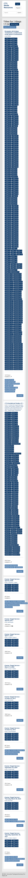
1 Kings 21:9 (7, 176)
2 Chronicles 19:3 (9, 326)
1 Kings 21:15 (8, 182)
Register (18, 7)
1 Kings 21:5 (7, 172)
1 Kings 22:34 (8, 229)
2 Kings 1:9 (13, 254)
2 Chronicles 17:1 (15, 271)
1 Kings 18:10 (14, 69)
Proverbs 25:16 (8, 521)
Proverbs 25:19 (16, 523)
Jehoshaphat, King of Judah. (11, 387)
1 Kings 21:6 (14, 172)
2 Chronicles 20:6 (9, 340)
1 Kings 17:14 (15, 50)
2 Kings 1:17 (7, 262)
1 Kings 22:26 (8, 221)
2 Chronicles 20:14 (9, 347)
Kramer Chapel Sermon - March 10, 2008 (12, 666)
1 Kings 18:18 (15, 77)
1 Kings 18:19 (8, 79)
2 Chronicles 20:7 (17, 340)
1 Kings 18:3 (7, 63)
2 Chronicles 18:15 (9, 305)
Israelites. (11, 385)
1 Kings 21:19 (8, 186)
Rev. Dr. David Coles (10, 769)
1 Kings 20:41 (15, 165)
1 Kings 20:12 (8, 137)
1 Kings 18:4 (14, 63)
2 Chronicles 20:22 (9, 355)
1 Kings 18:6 (14, 65)
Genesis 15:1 (8, 420)
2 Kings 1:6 (13, 252)
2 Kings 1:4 (19, 250)
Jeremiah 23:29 (16, 550)
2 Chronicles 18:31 (9, 320)
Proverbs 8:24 (15, 494)
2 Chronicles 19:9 (9, 332)
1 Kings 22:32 (8, 227)
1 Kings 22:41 (15, 235)
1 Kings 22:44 (8, 238)
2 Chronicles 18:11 (9, 301)
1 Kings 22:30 (8, 225)
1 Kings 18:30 (15, 89)
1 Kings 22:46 (8, 240)
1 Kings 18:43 (8, 102)
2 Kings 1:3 (13, 250)
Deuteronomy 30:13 (9, 451)
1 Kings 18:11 (8, 71)
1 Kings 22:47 (15, 240)
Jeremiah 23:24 (8, 546)
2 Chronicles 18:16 (18, 305)
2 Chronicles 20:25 (18, 357)
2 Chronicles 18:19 (9, 308)
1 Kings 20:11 (15, 135)
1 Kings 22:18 (8, 213)
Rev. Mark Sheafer (9, 622)
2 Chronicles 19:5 (9, 328)
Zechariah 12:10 (16, 554)
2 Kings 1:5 (7, 252)
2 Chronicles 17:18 (9, 289)
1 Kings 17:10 (14, 46)
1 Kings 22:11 (15, 205)
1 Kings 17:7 (7, 44)
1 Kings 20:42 (8, 166)
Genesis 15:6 (14, 424)
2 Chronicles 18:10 (18, 299)
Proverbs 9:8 (14, 506)
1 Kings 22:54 (8, 248)
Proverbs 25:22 (8, 527)
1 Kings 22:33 (15, 227)
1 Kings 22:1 (14, 196)
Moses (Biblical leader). (10, 389)
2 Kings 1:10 (19, 254)
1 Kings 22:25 (15, 219)
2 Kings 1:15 (7, 260)
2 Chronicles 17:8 (9, 279)
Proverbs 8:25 (8, 496)
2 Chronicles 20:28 (9, 361)
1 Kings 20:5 (14, 129)
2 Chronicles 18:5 (9, 295)
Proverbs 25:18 (8, 523)
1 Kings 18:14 (15, 73)
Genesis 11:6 (8, 416)
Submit (19, 12)
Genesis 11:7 (14, 416)
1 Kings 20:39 (15, 163)
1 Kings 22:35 (15, 229)
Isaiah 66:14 (7, 539)
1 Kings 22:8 (7, 203)
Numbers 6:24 (15, 439)
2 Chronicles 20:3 (17, 336)
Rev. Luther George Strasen (14, 407)
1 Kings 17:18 (15, 54)
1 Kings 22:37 (15, 231)
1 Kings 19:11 (8, 116)
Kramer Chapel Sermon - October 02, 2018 (12, 728)
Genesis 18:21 (15, 426)
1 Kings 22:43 (15, 236)
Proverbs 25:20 (8, 525)
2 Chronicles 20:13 (18, 345)
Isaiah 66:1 (7, 529)
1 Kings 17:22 (15, 58)
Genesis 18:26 (8, 432)
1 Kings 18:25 (8, 85)
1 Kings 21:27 (8, 194)
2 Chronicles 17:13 (18, 283)
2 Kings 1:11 (7, 256)
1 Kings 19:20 (15, 124)
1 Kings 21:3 (7, 170)
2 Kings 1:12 (14, 256)
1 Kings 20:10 (8, 135)
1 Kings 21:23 (8, 190)
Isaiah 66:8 (13, 533)
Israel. (6, 385)
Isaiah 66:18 (14, 539)
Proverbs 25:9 (15, 513)
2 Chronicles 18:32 (18, 320)
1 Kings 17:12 (15, 48)
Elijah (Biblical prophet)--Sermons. (12, 605)
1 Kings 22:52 (8, 246)
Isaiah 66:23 (7, 545)
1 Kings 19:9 (7, 114)
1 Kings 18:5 (7, 65)
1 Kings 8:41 (7, 465)
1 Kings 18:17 (8, 77)
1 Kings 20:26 (8, 151)
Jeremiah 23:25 (16, 546)
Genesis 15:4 (14, 422)
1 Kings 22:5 (14, 200)
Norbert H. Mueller (16, 406)
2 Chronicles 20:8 (9, 342)
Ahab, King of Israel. (9, 379)
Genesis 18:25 (15, 430)
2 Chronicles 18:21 (9, 310)
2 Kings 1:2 (7, 250)
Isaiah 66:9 (19, 533)
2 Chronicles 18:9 (9, 299)
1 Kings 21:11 (8, 178)
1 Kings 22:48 (8, 242)
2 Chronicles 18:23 (9, 312)
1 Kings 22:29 (15, 223)
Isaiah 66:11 (14, 535)
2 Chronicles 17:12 (9, 283)
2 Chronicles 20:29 (18, 361)
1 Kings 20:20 (8, 145)
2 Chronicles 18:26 (18, 314)
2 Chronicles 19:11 (9, 334)
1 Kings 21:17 (8, 184)
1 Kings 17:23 (8, 59)
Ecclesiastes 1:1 (16, 527)
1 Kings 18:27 (8, 87)
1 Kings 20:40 (8, 165)
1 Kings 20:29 (15, 153)
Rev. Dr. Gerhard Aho (10, 405)
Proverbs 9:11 (8, 510)
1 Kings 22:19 (15, 213)
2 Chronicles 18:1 (9, 291)
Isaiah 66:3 (19, 529)
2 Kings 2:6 (19, 266)
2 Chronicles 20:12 (9, 345)
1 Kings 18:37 (8, 96)
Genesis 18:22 (8, 428)
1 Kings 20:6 (7, 131)
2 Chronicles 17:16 (9, 287)
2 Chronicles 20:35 (18, 367)
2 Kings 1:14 (14, 258)
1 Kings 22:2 (7, 198)
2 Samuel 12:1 (18, 453)
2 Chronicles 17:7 (17, 277)
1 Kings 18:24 (15, 83)
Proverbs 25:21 (16, 525)
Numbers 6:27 (8, 443)
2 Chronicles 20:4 (9, 338)
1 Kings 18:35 (8, 94)
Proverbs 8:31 (8, 502)
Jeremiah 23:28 (8, 550)
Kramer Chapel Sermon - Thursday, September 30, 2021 (13, 834)
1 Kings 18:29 (8, 89)
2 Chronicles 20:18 (9, 351)
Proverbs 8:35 (8, 506)
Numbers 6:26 (15, 441)
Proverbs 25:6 (8, 511)
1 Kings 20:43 (15, 166)
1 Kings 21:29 (8, 196)
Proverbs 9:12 (15, 510)
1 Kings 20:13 (15, 137)
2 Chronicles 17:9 (17, 279)
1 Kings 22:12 (8, 207)
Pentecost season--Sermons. (11, 565)
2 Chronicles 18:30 (18, 318)
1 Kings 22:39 (15, 233)
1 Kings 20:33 (15, 157)
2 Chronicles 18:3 (9, 293)
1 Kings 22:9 (14, 203)
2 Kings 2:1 (7, 264)
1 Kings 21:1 (7, 168)
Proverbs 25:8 (8, 513)
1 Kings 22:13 (15, 207)
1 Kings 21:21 (8, 188)
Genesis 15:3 (8, 422)
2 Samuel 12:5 (15, 457)
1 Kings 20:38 (8, 163)
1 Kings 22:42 (8, 236)
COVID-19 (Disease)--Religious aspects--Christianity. (16, 603)
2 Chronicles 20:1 (18, 334)
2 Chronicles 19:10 (18, 332)
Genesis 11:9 (14, 418)
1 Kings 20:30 (8, 155)
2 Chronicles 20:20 (9, 353)
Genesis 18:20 (8, 426)
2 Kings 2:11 (14, 270)
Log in (17, 4)
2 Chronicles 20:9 (17, 342)
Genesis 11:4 (8, 414)
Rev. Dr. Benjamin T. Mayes (11, 582)
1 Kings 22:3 (14, 198)
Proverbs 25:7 (15, 511)
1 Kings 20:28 (8, 153)
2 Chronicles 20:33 (18, 365)
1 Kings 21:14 (15, 180)
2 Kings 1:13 (7, 258)
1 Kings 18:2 (14, 61)
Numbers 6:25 (8, 441)
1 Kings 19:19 (8, 124)
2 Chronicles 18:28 (18, 316)
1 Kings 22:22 (8, 217)
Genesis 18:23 (15, 428)
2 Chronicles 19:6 (17, 328)
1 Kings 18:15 (8, 75)
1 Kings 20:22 (8, 147)
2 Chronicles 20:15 (18, 347)
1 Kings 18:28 (15, 87)
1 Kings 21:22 (15, 188)
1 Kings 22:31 (15, 225)
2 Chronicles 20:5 (17, 338)
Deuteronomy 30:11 (9, 447)
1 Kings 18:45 (8, 104)
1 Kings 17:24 (15, 59)
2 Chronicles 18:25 (9, 314)
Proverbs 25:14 (8, 519)
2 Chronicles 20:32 (9, 365)
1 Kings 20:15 (15, 139)
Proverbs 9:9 (7, 508)
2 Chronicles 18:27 (9, 316)
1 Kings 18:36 (15, 94)
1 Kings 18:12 (15, 71)
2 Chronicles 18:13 (9, 303)
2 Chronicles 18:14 (18, 303)
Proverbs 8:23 (8, 494)
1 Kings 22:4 (7, 200)
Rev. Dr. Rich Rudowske (11, 731)
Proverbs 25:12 (8, 517)
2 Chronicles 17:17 (18, 287)
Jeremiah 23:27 (16, 548)
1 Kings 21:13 (8, 180)
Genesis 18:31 (15, 436)
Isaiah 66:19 (7, 541)
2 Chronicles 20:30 (9, 363)
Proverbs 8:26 (15, 496)
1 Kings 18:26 (15, 85)
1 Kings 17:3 (7, 40)
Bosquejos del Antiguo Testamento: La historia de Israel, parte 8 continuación (13, 32)
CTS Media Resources (8, 5)
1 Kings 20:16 (8, 141)
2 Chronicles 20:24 (9, 357)
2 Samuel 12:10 (8, 463)
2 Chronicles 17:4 (9, 275)
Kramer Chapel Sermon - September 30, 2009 (12, 766)
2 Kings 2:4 (7, 266)
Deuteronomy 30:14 (9, 453)
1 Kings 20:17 (15, 141)
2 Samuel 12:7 (15, 459)
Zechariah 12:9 (8, 554)
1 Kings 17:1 (7, 38)
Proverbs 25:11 (16, 515)
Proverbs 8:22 (15, 492)
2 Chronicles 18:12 (18, 301)
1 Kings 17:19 (8, 56)
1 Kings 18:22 (15, 81)
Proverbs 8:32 (15, 502)
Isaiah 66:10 (7, 535)
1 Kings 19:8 (14, 112)
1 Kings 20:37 (15, 161)
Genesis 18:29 (15, 434)
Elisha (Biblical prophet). (10, 383)
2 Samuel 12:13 (16, 463)
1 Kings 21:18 (15, 184)
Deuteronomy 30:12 (9, 449)
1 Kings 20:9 (14, 133)
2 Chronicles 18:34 (18, 322)
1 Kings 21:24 (15, 190)
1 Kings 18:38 (15, 96)
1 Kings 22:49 (15, 242)
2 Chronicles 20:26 (9, 359)
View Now (20, 395)
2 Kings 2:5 (13, 266)
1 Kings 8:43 (7, 467)
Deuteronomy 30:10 (9, 445)
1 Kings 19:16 (15, 120)
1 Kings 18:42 (15, 100)
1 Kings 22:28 (8, 223)
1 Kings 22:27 (15, 221)
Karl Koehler (8, 36)
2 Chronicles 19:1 (9, 324)
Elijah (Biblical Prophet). (10, 381)
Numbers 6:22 (15, 438)
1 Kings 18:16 (15, 75)
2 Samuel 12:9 (15, 461)
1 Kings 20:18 (8, 143)
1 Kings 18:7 (7, 67)
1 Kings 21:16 (15, 182)
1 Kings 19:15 (8, 120)
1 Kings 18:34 (15, 93)
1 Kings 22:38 (8, 233)
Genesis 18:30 (8, 436)
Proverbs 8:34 (15, 504)
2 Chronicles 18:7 (9, 297)
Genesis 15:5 (8, 424)
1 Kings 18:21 (8, 81)
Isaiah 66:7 (7, 533)
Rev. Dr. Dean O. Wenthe (11, 668)
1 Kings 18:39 (8, 98)
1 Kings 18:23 (8, 83)
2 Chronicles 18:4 (17, 293)
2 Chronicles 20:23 (18, 355)
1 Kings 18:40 (15, 98)
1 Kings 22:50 (8, 244)
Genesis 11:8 (8, 418)
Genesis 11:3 (14, 412)
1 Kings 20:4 (7, 129)
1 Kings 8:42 (14, 465)
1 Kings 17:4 (14, 40)
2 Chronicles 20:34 (9, 367)
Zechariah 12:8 (16, 552)
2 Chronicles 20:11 (18, 343)
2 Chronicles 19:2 (17, 324)
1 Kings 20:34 (8, 159)
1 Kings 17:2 (14, 38)
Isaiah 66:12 (7, 537)
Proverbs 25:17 (16, 521)
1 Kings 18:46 (15, 104)
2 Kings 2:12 (7, 271)
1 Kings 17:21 (8, 58)
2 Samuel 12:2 (8, 455)
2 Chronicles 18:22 (18, 310)
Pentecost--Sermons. (9, 567)
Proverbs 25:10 (8, 515)
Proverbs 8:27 (8, 498)
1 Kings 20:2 (7, 128)
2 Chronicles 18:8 (17, 297)
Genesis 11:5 (14, 414)
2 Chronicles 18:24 (18, 312)
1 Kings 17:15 (8, 52)
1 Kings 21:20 (15, 186)
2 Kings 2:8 (13, 268)
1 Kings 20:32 (8, 157)
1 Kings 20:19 (15, 143)
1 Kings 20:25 (15, 149)
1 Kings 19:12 (15, 116)
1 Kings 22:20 (8, 215)
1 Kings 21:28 (15, 194)
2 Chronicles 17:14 (9, 285)
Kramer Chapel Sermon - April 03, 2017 (12, 619)
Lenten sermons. (8, 607)
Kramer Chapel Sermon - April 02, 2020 (12, 579)
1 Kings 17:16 (15, 52)
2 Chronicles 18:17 (9, 307)
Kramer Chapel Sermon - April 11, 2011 (12, 635)
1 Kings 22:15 (15, 209)
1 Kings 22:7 (14, 201)
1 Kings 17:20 (15, 56)
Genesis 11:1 (8, 412)
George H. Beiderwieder (16, 410)
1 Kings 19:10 (14, 114)
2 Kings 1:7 (19, 252)
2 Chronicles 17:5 (17, 275)
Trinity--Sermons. (18, 567)
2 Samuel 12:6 (8, 459)
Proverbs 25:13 (16, 517)
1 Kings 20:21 (15, 145)
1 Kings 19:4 (14, 108)
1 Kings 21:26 (15, 192)
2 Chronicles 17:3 (17, 273)
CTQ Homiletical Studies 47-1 (14, 403)
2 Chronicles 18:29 (9, 318)
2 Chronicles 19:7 (9, 330)
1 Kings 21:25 (8, 192)
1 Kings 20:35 (15, 159)
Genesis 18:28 (8, 434)
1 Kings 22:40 (8, 235)
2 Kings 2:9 (19, 268)
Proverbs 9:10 (14, 508)
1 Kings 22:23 (15, 217)
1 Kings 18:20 (15, 79)
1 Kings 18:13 (8, 73)
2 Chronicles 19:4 (17, 326)
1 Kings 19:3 (7, 108)
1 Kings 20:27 (15, 151)
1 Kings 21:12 (15, 178)
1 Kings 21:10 (14, 176)
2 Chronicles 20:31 (18, 363)
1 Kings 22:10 (8, 205)
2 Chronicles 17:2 (9, 273)
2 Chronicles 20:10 (9, 343)
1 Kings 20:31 (15, 155)
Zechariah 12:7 (8, 552)
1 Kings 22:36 (8, 231)
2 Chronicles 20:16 (9, 349)
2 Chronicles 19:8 (17, 330)
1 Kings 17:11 (8, 48)
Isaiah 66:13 (14, 537)
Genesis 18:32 (8, 438)
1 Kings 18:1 (7, 61)
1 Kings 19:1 (7, 106)
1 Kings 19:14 (15, 118)
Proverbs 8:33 (8, 504)
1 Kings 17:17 (8, 54)
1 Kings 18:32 (15, 91)
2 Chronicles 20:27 (18, 359)
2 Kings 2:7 (7, 268)
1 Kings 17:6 (14, 42)
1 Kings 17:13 (8, 50)
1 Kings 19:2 (14, 106)
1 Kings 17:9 (7, 46)
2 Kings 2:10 (7, 270)
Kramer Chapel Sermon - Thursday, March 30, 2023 (13, 798)
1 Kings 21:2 (14, 168)
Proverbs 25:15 (16, 519)
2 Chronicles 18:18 (18, 307)
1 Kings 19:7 (7, 112)
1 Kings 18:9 (7, 69)
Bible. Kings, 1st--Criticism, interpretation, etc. (14, 601)
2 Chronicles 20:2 (9, 336)
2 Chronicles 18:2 (17, 291)
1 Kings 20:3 (14, 128)
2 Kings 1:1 (14, 248)
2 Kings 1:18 (14, 262)
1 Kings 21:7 (7, 174)
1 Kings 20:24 (8, 149)
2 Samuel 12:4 (8, 457)
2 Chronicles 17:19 (18, 289)
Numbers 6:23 (8, 439)
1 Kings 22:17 (15, 211)
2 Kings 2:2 (13, 264)
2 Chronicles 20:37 (18, 369)
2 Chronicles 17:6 (9, 277)
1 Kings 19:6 (14, 110)
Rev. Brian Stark (9, 800)
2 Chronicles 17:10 (9, 281)
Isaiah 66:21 (7, 543)
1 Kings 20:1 (14, 126)
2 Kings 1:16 (14, 260)
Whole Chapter (14, 24)
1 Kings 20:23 (15, 147)
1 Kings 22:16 (8, 211)
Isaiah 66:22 (14, 543)
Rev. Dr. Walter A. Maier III (11, 637)
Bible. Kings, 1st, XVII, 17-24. (11, 819)
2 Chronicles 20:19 (18, 351)
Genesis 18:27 (15, 432)
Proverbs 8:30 (15, 500)
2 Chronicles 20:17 (18, 349)
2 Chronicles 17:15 (18, 285)
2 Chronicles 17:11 (18, 281)
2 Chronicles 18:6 (17, 295)
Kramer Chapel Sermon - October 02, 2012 (12, 697)
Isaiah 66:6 (19, 531)
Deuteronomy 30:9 (16, 443)
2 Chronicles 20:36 (9, 369)
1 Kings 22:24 (8, 219)
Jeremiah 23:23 (15, 545)
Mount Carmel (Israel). (10, 391)
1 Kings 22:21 (15, 215)
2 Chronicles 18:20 (18, 308)
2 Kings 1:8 (7, 254)
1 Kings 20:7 (14, 131)
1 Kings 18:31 (8, 91)
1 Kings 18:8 (14, 67)
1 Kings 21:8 (14, 174)
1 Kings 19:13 (8, 118)
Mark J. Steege (8, 410)
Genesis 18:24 (8, 430)
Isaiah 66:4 (7, 531)
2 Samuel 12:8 (8, 461)
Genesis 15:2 (14, 420)
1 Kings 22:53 (15, 246)
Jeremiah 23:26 (8, 548)
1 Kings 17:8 (14, 44)
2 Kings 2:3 (19, 264)
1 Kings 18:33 (8, 93)
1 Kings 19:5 (7, 110)
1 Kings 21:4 (14, 170)
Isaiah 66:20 (14, 541)
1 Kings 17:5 (7, 42)
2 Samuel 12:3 (15, 455)
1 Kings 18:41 (8, 100)
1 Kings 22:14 (8, 209)
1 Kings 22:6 (7, 201)
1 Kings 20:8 (7, 133)
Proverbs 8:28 (15, 498)
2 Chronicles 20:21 (18, 353)
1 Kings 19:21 (8, 126)
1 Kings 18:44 (15, 102)
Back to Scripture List (9, 27)
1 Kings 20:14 (8, 139)
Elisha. (17, 383)
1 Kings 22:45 (15, 238)
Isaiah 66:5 (13, 531)
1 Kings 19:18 (15, 122)
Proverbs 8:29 (8, 500)
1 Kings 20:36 (8, 161)
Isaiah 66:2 (13, 529)
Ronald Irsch (19, 409)
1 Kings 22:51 (15, 244)
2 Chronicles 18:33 (9, 322)
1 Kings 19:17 (8, 122)
